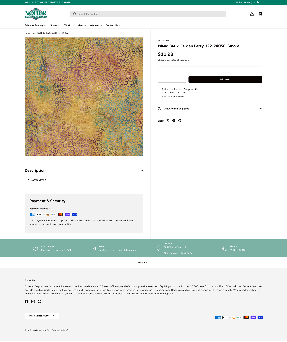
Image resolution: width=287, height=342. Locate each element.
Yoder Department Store (41, 330)
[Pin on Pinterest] (180, 121)
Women (94, 25)
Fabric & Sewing (34, 25)
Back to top (143, 262)
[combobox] (148, 14)
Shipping (162, 59)
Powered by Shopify (60, 330)
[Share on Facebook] (174, 121)
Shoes (53, 25)
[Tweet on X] (168, 121)
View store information (173, 96)
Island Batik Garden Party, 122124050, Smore (50, 33)
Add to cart (225, 79)
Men (80, 25)
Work (67, 25)
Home (27, 33)
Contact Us (112, 25)
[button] (260, 13)
